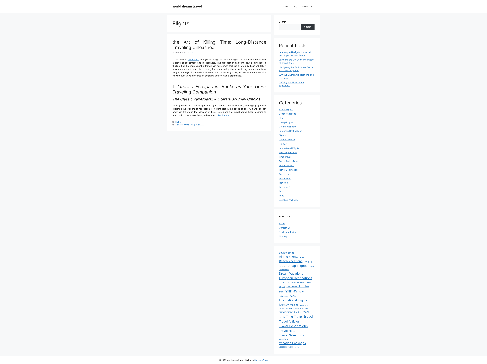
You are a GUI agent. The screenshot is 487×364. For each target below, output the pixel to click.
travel (308, 316)
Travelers (283, 182)
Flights (178, 122)
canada (282, 266)
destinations (284, 269)
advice (283, 252)
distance (179, 125)
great (281, 292)
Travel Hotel (285, 174)
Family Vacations (298, 282)
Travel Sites (285, 178)
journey (284, 304)
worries (297, 347)
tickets (282, 317)
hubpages (283, 296)
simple (305, 308)
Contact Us (307, 6)
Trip (281, 191)
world (291, 347)
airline (291, 253)
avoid (302, 257)
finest (309, 282)
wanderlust (193, 59)
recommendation (286, 308)
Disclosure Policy (287, 232)
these (306, 312)
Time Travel (285, 157)
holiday (291, 291)
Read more (223, 115)
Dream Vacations (287, 126)
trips (301, 335)
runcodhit (298, 308)
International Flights (289, 148)
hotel (301, 291)
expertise (284, 282)
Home (285, 6)
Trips (281, 195)
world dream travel (187, 6)
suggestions (286, 312)
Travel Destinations (289, 170)
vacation (283, 339)
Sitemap (283, 236)
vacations (283, 347)
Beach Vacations (287, 113)
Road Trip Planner (288, 152)
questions (304, 305)
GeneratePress (261, 360)
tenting (297, 312)
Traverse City (285, 187)
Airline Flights (286, 109)
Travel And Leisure (288, 161)
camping (308, 261)
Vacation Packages (288, 200)
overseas (200, 125)
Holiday (283, 144)
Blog (295, 6)
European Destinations (290, 131)
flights (186, 125)
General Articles (287, 139)
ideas (292, 296)
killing (192, 125)
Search (282, 22)
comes (311, 266)
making (294, 304)
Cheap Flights (286, 122)
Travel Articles (286, 165)
